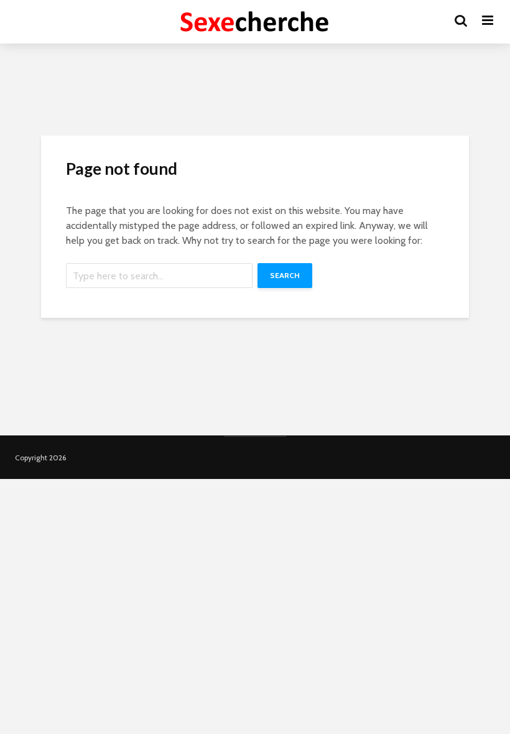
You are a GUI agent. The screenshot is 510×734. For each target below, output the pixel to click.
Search (285, 275)
